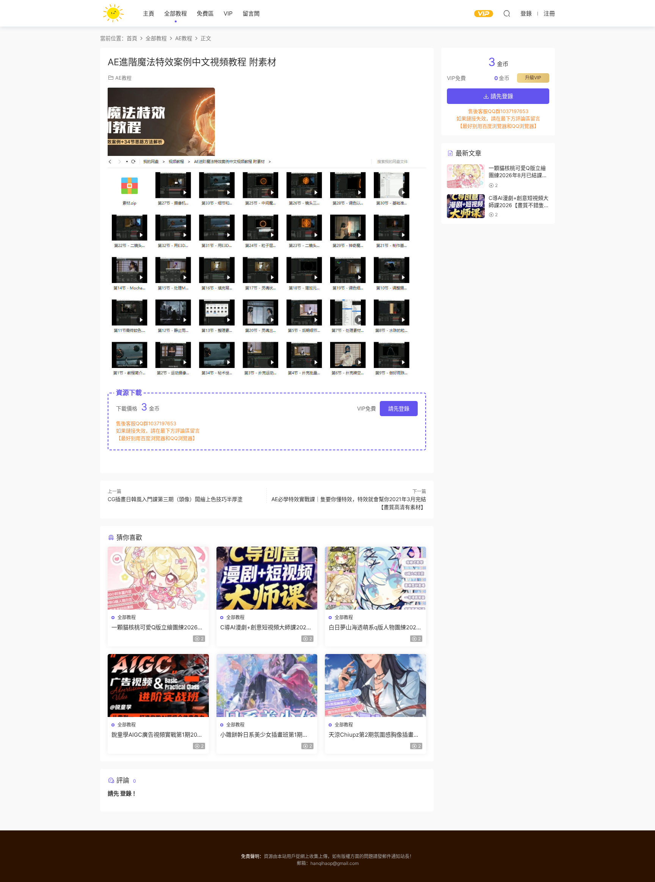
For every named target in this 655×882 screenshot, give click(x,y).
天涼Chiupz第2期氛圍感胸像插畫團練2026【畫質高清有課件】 (374, 735)
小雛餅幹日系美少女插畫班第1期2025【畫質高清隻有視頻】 (261, 735)
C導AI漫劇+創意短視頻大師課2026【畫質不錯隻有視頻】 (265, 627)
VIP (228, 13)
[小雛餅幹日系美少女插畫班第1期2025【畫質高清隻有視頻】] (267, 685)
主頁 (148, 13)
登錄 (126, 793)
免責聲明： (252, 856)
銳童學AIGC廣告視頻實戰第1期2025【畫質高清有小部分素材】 (157, 735)
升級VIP (533, 77)
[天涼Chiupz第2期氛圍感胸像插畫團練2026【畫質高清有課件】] (375, 685)
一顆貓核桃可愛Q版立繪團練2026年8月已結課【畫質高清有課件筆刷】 (157, 627)
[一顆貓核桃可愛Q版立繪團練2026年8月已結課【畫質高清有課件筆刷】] (158, 578)
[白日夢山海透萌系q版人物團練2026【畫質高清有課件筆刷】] (375, 578)
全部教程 (175, 13)
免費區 (205, 13)
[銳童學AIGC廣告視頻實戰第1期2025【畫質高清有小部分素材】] (158, 685)
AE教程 (123, 78)
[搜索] (507, 13)
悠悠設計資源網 (113, 13)
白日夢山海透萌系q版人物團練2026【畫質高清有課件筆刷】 (374, 627)
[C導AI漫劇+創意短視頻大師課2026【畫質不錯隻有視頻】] (267, 578)
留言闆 (251, 13)
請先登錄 (398, 408)
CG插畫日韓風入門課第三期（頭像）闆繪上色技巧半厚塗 (175, 499)
